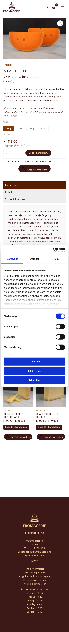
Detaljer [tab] (34, 258)
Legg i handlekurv (38, 152)
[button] (46, 7)
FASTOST (8, 65)
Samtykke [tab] (12, 258)
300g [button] (20, 128)
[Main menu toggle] (62, 7)
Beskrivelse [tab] (11, 185)
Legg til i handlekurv (16, 427)
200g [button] (8, 128)
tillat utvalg (34, 370)
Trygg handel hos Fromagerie (34, 576)
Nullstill (8, 135)
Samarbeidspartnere (34, 572)
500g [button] (43, 128)
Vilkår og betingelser (34, 583)
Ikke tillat (34, 380)
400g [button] (31, 128)
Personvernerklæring (34, 580)
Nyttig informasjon (34, 568)
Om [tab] (56, 258)
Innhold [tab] (9, 192)
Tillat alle (34, 361)
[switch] (60, 326)
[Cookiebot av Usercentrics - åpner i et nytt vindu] (50, 249)
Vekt (5, 122)
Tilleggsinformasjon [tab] (15, 199)
